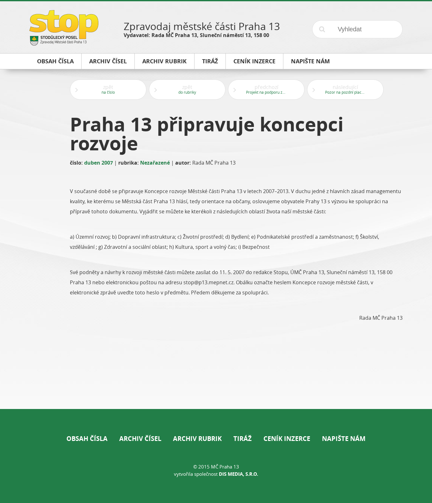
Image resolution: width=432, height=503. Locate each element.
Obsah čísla (87, 438)
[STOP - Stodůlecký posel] (63, 43)
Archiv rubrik (197, 438)
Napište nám (344, 438)
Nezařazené (155, 162)
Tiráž (242, 438)
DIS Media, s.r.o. (238, 474)
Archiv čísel (140, 438)
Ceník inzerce (286, 438)
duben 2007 (98, 162)
